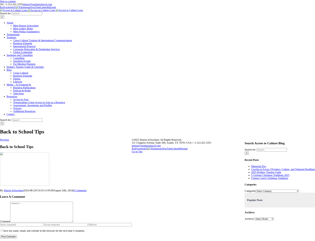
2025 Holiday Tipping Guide (266, 172)
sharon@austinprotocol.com (37, 4)
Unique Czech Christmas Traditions (269, 178)
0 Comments (79, 190)
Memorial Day (258, 166)
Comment (5, 221)
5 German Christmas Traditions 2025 (270, 175)
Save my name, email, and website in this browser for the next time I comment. (44, 230)
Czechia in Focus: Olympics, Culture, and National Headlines (283, 169)
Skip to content (8, 1)
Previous (4, 139)
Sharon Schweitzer (13, 190)
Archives (249, 218)
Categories (250, 191)
